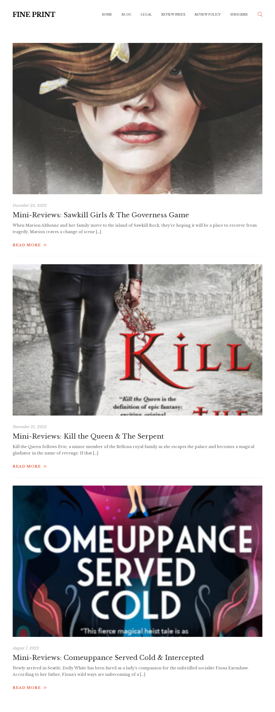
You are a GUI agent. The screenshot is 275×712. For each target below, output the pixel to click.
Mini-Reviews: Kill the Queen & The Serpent (88, 436)
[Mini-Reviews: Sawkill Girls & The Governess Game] (137, 118)
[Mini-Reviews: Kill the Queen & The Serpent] (137, 340)
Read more (27, 245)
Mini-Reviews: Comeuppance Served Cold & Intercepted (108, 658)
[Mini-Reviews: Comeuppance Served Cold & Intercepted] (137, 561)
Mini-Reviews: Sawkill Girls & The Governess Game (101, 215)
